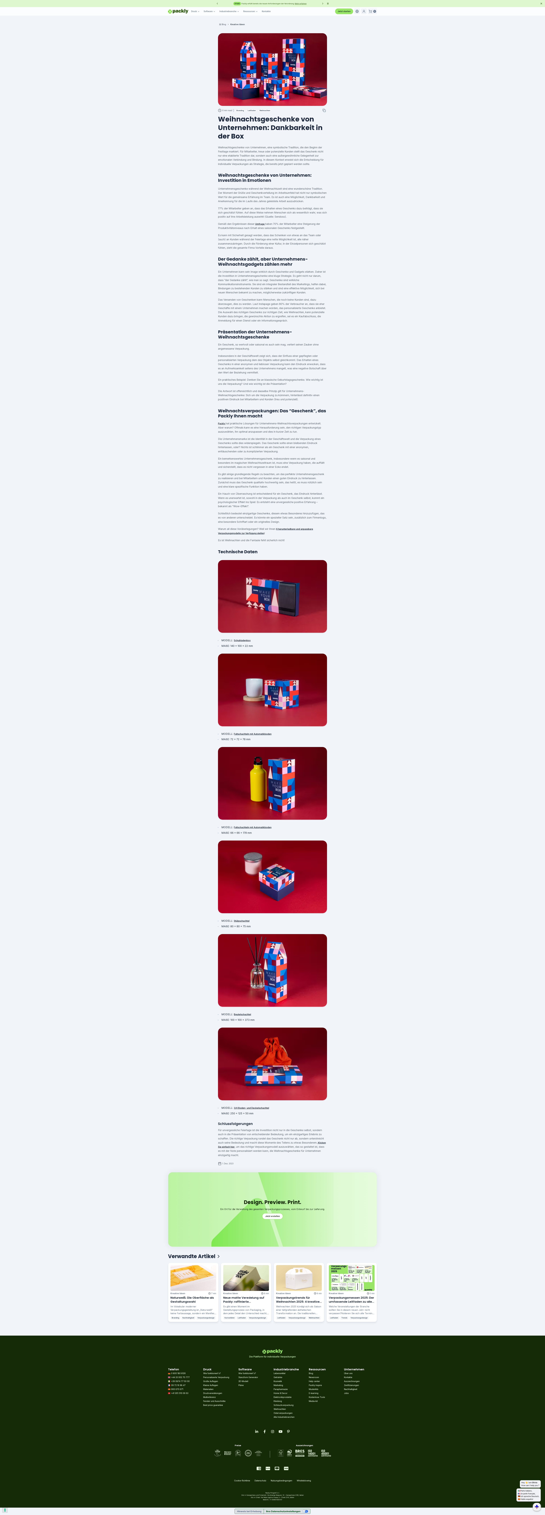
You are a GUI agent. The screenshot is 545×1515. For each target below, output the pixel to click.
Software (208, 11)
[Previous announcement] (217, 3)
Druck (194, 11)
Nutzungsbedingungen (281, 1480)
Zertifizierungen (351, 1385)
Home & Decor (280, 1393)
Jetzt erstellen (272, 1216)
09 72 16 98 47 (178, 1385)
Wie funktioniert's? (212, 1373)
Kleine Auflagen (210, 1385)
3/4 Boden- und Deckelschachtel (251, 1108)
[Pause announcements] (327, 3)
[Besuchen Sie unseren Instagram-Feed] (272, 1431)
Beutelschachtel (242, 1014)
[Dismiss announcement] (541, 3)
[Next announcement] (322, 3)
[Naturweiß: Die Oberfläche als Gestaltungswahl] (193, 1278)
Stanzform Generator (248, 1377)
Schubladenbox (242, 640)
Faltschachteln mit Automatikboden (253, 734)
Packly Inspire (315, 1385)
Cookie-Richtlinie (242, 1480)
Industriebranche (227, 11)
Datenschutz (260, 1480)
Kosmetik (278, 1381)
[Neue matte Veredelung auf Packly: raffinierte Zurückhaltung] (246, 1278)
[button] (357, 11)
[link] (237, 24)
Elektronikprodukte (283, 1397)
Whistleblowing (304, 1480)
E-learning (313, 1393)
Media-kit (313, 1401)
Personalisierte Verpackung (216, 1377)
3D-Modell (243, 1381)
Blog (224, 24)
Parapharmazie (281, 1389)
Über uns (348, 1373)
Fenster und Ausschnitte (214, 1401)
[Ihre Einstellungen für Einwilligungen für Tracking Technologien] (5, 1510)
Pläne (241, 1385)
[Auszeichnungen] (304, 1453)
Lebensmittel (279, 1373)
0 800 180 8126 (178, 1373)
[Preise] (238, 1453)
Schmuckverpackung (284, 1405)
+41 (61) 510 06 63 (179, 1393)
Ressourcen (249, 11)
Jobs (346, 1393)
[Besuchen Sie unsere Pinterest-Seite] (288, 1431)
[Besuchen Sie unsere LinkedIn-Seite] (256, 1431)
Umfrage (260, 224)
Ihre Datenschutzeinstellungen (283, 1511)
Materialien (208, 1389)
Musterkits (313, 1389)
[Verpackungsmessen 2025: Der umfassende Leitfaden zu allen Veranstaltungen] (352, 1278)
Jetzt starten (344, 11)
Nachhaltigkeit (350, 1389)
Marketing (278, 1385)
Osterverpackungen (283, 1413)
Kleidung (278, 1401)
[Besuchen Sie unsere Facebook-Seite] (264, 1431)
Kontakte (266, 11)
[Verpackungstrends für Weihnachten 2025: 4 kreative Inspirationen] (299, 1278)
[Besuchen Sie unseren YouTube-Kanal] (280, 1431)
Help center (314, 1381)
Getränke (278, 1377)
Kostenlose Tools (317, 1397)
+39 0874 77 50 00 (180, 1381)
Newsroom (314, 1377)
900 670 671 (177, 1389)
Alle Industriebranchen (284, 1417)
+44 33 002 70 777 (180, 1377)
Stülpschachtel (242, 920)
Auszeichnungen (352, 1381)
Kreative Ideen (177, 1293)
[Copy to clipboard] (324, 110)
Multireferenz (209, 1397)
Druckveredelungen (212, 1393)
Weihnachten (280, 1409)
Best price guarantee (213, 1405)
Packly (222, 423)
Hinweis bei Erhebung (249, 1511)
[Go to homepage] (178, 11)
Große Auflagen (210, 1381)
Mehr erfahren (301, 4)
